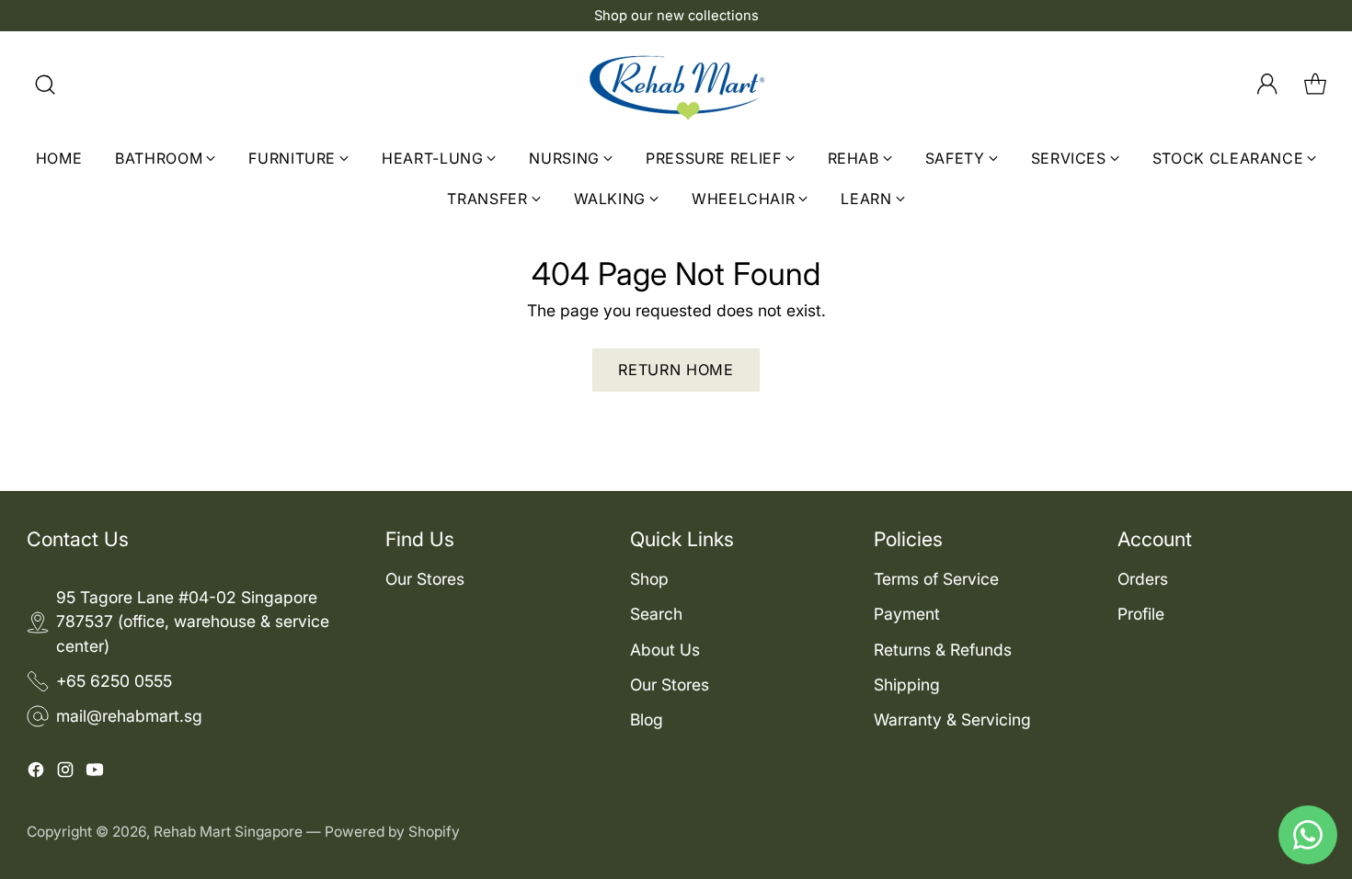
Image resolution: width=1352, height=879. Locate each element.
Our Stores (424, 578)
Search (656, 613)
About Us (665, 649)
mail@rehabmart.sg (129, 715)
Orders (1142, 578)
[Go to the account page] (1267, 84)
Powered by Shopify (392, 831)
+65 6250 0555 (114, 681)
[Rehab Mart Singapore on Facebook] (36, 773)
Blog (646, 719)
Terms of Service (936, 578)
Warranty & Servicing (952, 719)
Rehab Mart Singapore (228, 831)
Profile (1140, 613)
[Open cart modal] (1315, 84)
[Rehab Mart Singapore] (676, 84)
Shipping (907, 684)
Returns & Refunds (943, 649)
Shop (649, 578)
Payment (907, 613)
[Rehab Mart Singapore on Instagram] (65, 773)
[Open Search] (45, 84)
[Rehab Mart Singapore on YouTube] (95, 773)
